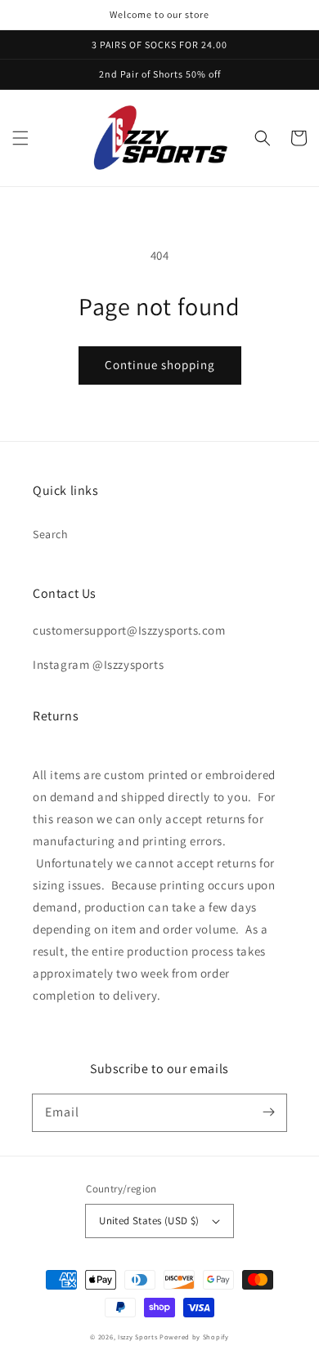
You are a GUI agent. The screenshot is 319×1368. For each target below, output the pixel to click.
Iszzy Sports (137, 1336)
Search (51, 534)
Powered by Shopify (194, 1336)
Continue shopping (160, 364)
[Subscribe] (268, 1112)
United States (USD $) (149, 1221)
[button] (20, 138)
